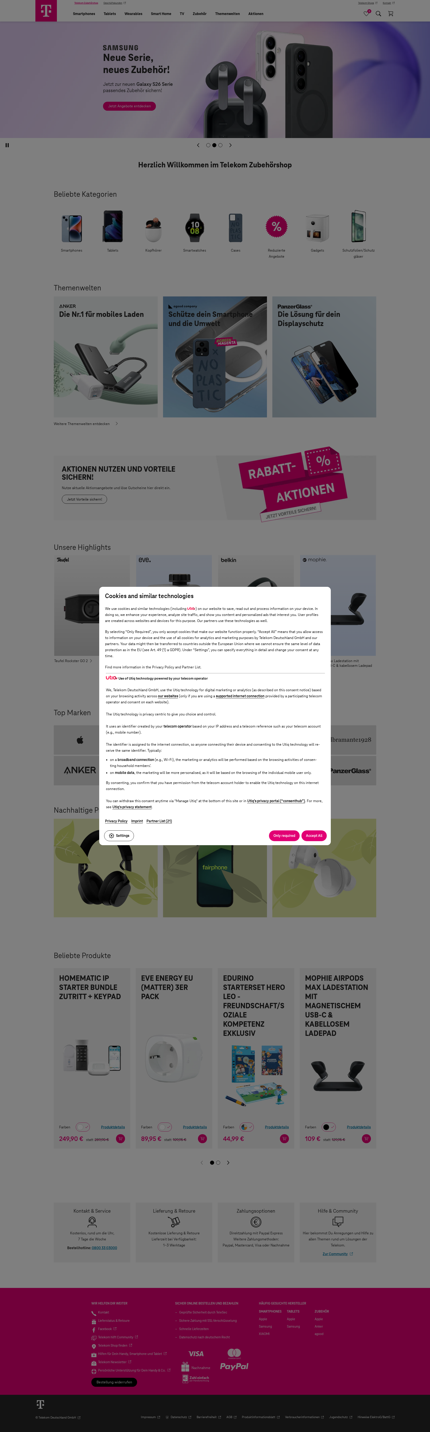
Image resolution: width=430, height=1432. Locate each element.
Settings (122, 835)
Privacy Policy (116, 821)
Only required (284, 835)
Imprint (137, 821)
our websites (168, 696)
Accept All (314, 835)
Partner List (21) (159, 821)
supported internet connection (240, 696)
